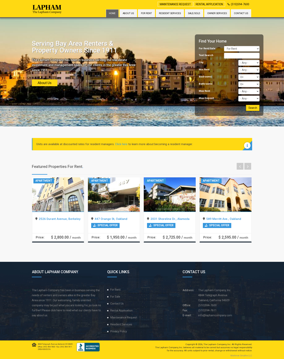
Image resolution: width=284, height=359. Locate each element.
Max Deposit (206, 98)
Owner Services (217, 13)
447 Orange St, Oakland (111, 219)
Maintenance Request (175, 4)
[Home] (47, 9)
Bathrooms (205, 83)
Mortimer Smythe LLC (241, 355)
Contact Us (241, 13)
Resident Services (170, 13)
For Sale (115, 296)
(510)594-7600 (240, 4)
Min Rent (204, 69)
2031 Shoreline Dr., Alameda (170, 219)
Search (252, 107)
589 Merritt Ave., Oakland (223, 219)
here (59, 310)
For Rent (146, 13)
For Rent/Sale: (207, 48)
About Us (128, 13)
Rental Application (209, 4)
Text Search (206, 55)
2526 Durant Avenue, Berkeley (59, 219)
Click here (121, 144)
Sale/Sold (194, 13)
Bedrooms (205, 76)
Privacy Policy (118, 331)
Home (112, 13)
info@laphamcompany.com (215, 315)
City (201, 62)
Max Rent (204, 90)
